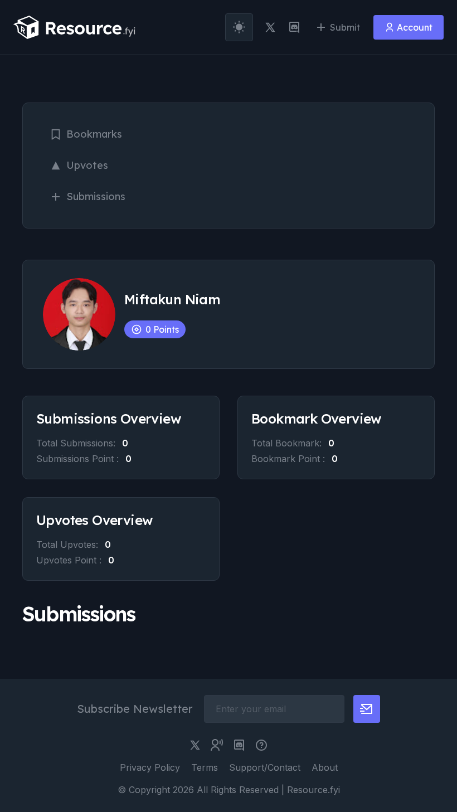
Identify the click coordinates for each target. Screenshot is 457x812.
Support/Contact (264, 767)
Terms (204, 767)
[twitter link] (270, 27)
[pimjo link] (261, 745)
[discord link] (294, 27)
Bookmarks (94, 134)
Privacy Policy (150, 767)
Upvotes (87, 165)
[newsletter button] (366, 709)
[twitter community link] (216, 745)
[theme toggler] (239, 27)
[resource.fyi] (74, 27)
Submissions (95, 196)
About (325, 767)
